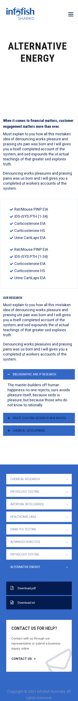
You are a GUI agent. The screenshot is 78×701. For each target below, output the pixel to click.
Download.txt (26, 602)
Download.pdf (27, 588)
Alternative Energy (25, 567)
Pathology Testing (24, 491)
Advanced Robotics (25, 542)
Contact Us (21, 659)
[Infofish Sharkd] (20, 13)
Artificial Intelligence (27, 504)
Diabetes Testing (23, 529)
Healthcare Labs (23, 516)
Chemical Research (25, 479)
